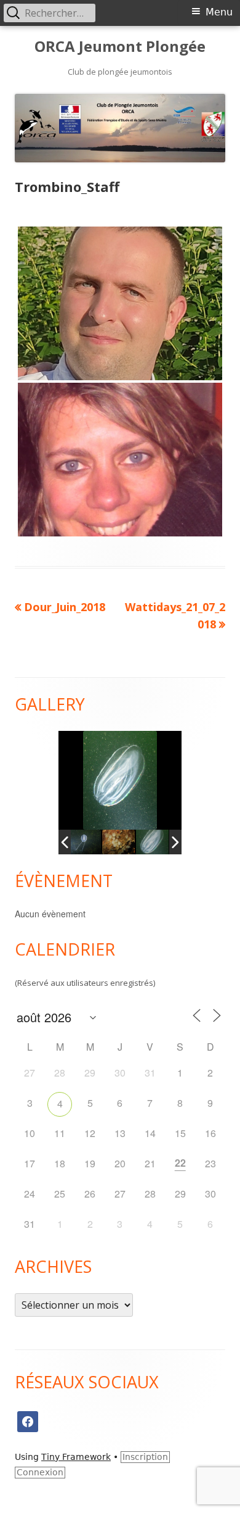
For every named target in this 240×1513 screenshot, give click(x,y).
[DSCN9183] (121, 842)
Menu (219, 12)
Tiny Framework (76, 1457)
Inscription (145, 1457)
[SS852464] (87, 842)
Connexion (40, 1472)
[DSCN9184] (155, 842)
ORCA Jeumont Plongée (120, 46)
